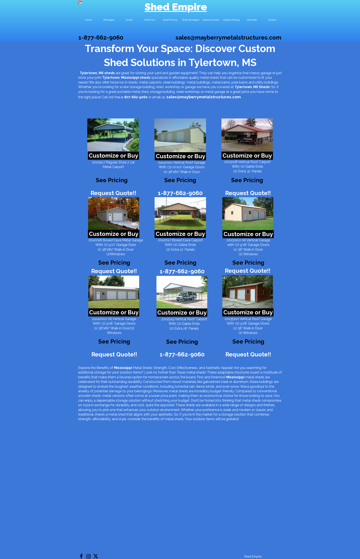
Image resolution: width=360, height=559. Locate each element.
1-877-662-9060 (100, 37)
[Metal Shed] (80, 2)
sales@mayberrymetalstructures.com (228, 37)
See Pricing (247, 180)
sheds (145, 78)
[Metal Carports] (181, 292)
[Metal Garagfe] (113, 292)
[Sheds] (113, 213)
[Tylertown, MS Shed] (113, 134)
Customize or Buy (113, 155)
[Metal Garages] (247, 291)
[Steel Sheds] (247, 213)
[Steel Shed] (247, 134)
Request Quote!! (113, 193)
